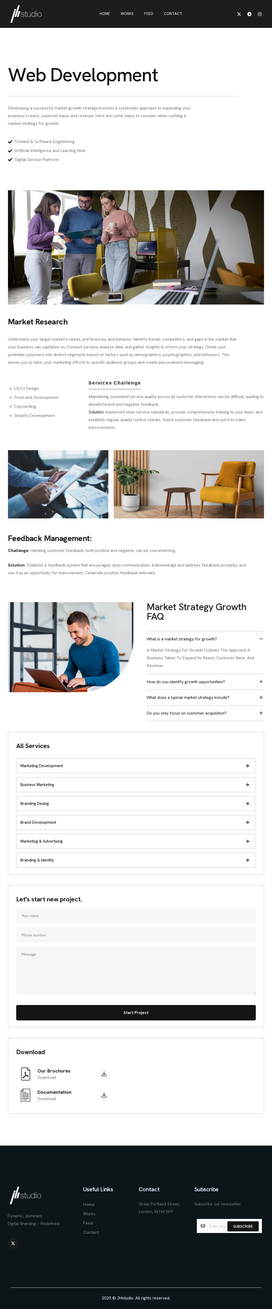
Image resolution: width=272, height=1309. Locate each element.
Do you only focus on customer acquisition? (187, 713)
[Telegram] (249, 14)
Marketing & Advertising (41, 841)
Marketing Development (41, 765)
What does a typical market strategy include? (188, 697)
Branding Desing (34, 803)
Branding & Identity (37, 860)
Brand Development (38, 822)
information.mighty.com (164, 1227)
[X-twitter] (239, 14)
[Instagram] (260, 14)
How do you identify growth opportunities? (186, 682)
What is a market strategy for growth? (182, 639)
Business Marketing (37, 784)
